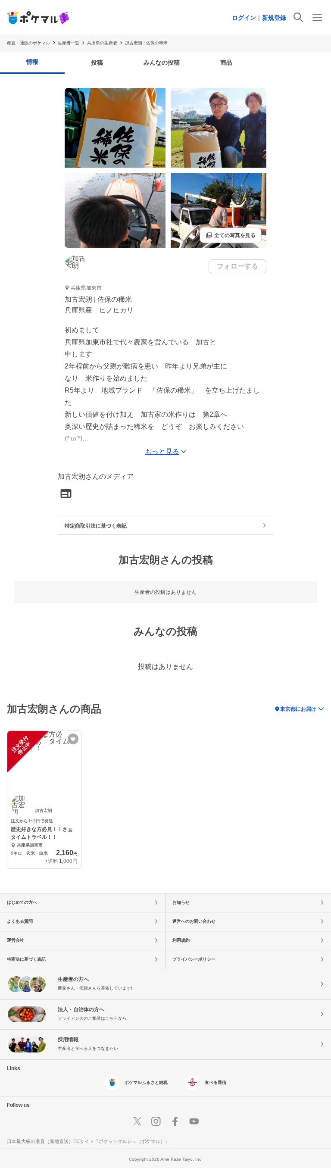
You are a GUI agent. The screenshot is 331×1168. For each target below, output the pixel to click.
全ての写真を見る (231, 235)
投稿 (97, 62)
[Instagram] (156, 1121)
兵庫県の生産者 (102, 43)
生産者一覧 (68, 43)
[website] (66, 494)
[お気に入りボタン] (73, 739)
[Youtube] (193, 1121)
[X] (137, 1121)
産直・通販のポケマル (28, 43)
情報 (32, 61)
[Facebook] (175, 1121)
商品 (226, 62)
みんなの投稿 (162, 62)
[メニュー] (317, 17)
